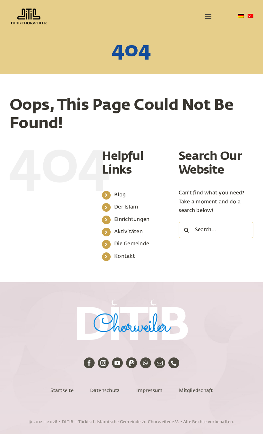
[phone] (173, 362)
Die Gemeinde (131, 244)
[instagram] (103, 362)
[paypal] (131, 362)
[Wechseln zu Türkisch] (250, 16)
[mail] (159, 362)
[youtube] (117, 362)
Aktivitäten (128, 231)
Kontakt (124, 256)
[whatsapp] (145, 362)
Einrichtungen (131, 219)
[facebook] (89, 362)
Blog (120, 195)
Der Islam (126, 207)
